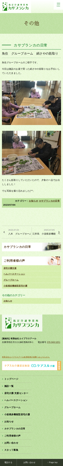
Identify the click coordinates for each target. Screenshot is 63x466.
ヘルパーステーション (14, 274)
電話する (8, 462)
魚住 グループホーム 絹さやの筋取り (30, 53)
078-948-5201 (53, 342)
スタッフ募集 (11, 450)
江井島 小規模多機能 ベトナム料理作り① (46, 232)
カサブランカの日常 (49, 201)
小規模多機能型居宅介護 (15, 286)
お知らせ (33, 201)
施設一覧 (9, 386)
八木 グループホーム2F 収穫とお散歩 (19, 232)
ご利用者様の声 (14, 260)
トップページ (11, 379)
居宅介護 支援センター (16, 393)
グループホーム (11, 280)
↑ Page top (52, 462)
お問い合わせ (11, 442)
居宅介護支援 (10, 268)
